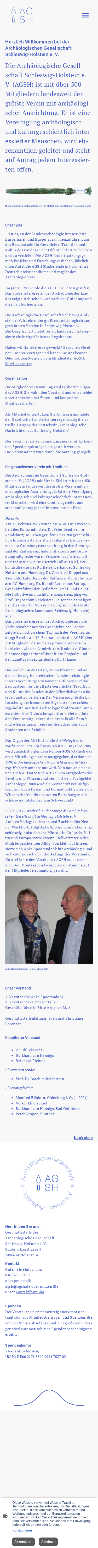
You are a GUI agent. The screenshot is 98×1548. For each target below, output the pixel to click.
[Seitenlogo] (22, 15)
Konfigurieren (22, 1530)
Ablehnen (48, 1542)
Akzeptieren (23, 1542)
